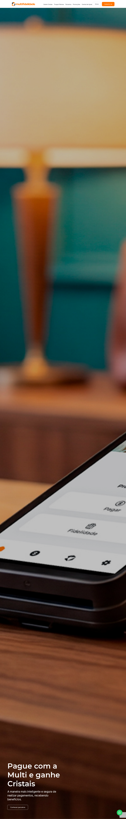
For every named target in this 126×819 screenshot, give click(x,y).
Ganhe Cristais (47, 4)
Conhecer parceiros (17, 807)
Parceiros (68, 4)
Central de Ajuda (87, 4)
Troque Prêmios (59, 4)
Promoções (76, 4)
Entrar (97, 4)
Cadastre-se (108, 4)
